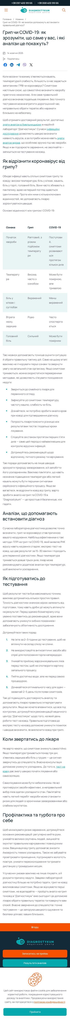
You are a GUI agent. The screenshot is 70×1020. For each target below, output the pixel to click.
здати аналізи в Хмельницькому (22, 124)
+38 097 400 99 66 (22, 3)
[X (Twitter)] (31, 64)
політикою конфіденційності (49, 1001)
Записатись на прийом (35, 953)
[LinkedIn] (11, 64)
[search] (63, 10)
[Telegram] (18, 64)
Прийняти (35, 1011)
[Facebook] (5, 64)
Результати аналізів (35, 963)
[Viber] (24, 64)
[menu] (6, 10)
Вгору (35, 927)
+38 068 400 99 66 (48, 3)
